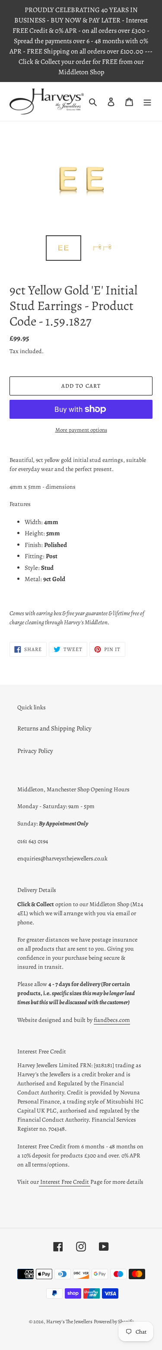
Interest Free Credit (64, 1182)
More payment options (81, 429)
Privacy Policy (35, 750)
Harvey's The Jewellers (69, 1321)
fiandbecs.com (112, 1020)
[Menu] (147, 101)
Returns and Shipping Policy (54, 728)
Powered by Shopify (113, 1321)
